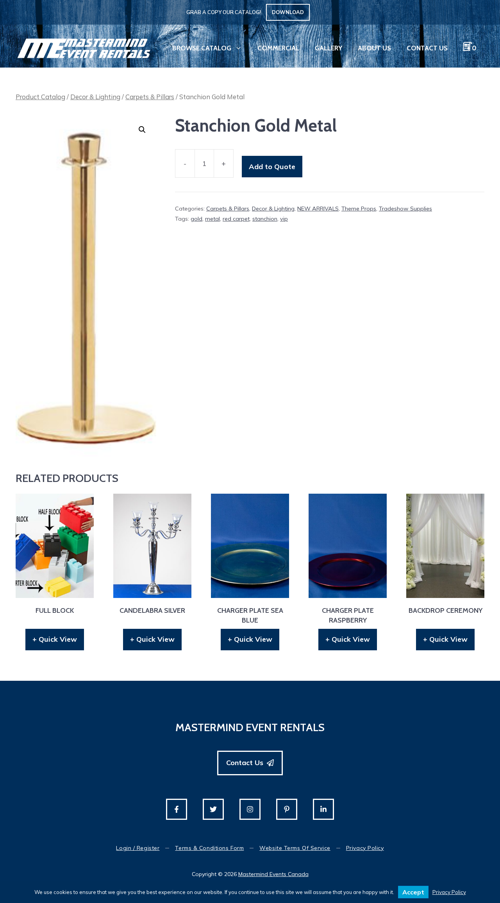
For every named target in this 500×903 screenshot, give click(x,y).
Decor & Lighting (95, 97)
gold (196, 218)
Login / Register (137, 847)
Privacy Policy (365, 847)
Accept (413, 892)
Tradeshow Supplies (405, 208)
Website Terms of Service (294, 847)
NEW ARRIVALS (318, 208)
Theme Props (358, 208)
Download (288, 12)
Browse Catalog (201, 48)
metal (212, 218)
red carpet (236, 218)
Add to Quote (272, 166)
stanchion (264, 218)
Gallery (328, 48)
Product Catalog (40, 97)
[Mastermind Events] (84, 47)
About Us (374, 48)
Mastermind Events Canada (273, 874)
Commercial (278, 48)
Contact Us (427, 48)
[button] (142, 130)
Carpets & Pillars (149, 97)
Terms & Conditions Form (209, 847)
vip (284, 218)
